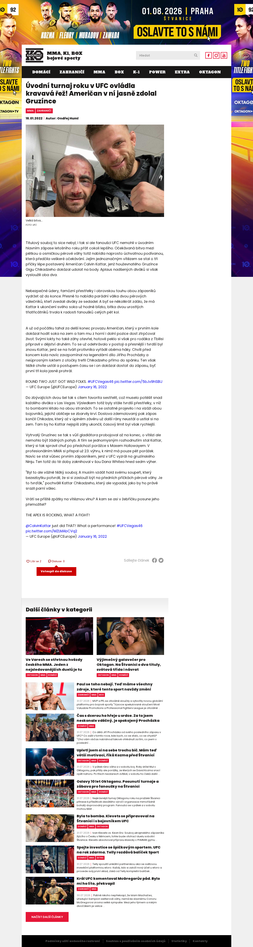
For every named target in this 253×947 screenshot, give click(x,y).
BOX (119, 72)
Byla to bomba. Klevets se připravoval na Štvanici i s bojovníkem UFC (115, 818)
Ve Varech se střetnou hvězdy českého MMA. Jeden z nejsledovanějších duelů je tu (54, 664)
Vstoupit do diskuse (56, 571)
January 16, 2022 (92, 386)
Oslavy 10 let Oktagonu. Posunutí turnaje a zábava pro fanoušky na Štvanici (118, 784)
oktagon (32, 675)
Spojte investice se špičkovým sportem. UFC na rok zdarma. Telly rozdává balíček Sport (118, 850)
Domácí (41, 72)
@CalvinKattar (38, 525)
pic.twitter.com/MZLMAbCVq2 (51, 531)
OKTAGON (210, 72)
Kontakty (200, 941)
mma (30, 110)
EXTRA (182, 72)
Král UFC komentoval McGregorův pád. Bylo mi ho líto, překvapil (118, 881)
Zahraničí (71, 72)
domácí (52, 675)
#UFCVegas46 (100, 381)
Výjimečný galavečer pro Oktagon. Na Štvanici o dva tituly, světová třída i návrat (129, 664)
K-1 (136, 72)
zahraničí (44, 110)
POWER (157, 72)
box (101, 694)
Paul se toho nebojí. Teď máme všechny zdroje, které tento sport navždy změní (115, 687)
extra (100, 857)
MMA (99, 72)
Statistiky (179, 941)
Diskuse (58, 561)
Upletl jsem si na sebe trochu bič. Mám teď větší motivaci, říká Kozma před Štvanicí (117, 753)
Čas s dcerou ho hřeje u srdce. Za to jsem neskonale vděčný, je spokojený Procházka (118, 718)
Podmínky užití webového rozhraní (72, 941)
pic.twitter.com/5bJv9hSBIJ (138, 381)
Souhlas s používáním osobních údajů (135, 941)
